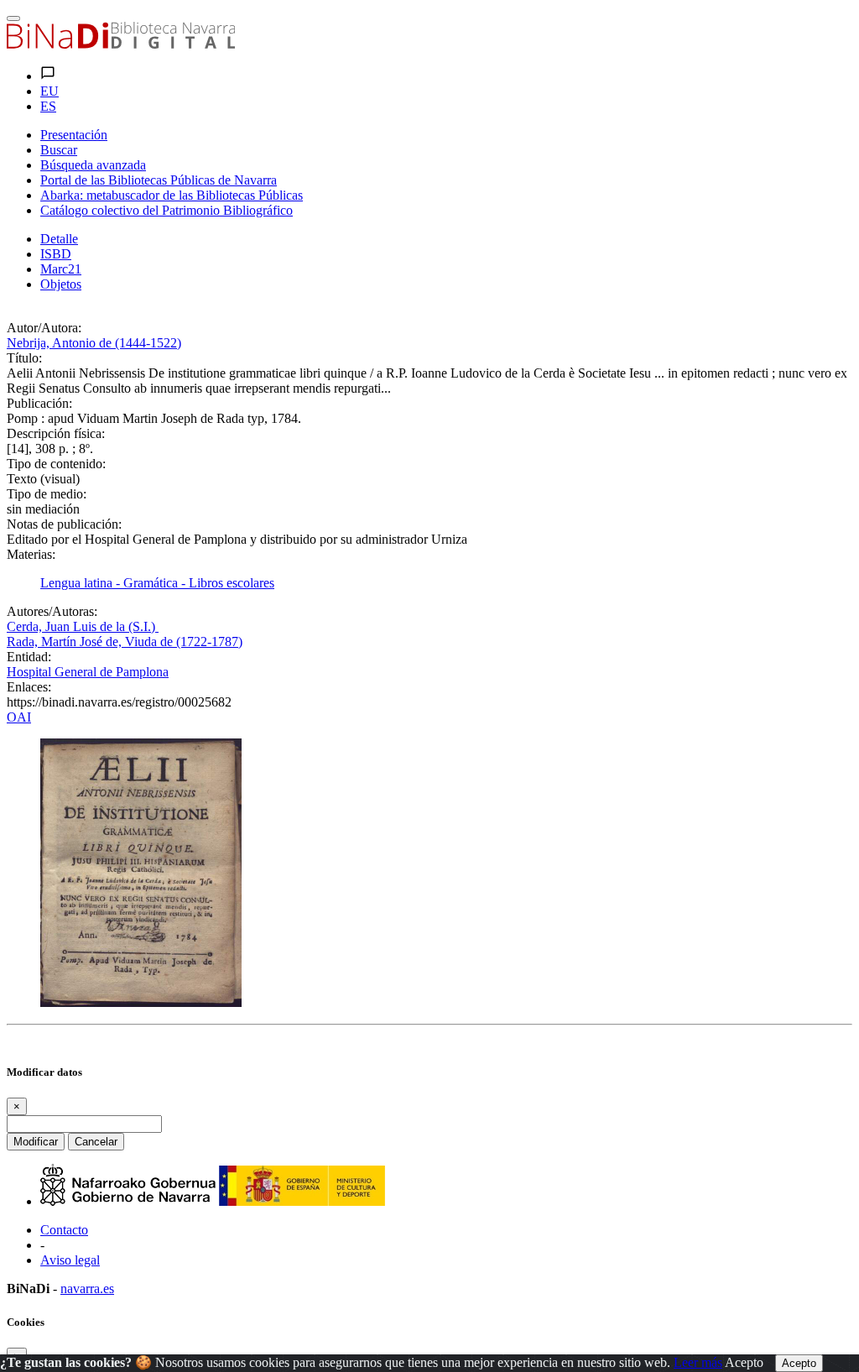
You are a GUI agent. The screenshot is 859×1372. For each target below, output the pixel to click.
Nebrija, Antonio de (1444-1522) (94, 343)
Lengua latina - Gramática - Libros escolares (157, 583)
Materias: (31, 554)
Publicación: (39, 403)
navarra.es (87, 1288)
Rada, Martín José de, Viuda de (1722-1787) (124, 641)
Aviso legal (70, 1260)
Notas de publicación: (64, 524)
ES (48, 106)
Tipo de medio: (46, 494)
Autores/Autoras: (52, 611)
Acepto (744, 1362)
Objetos (60, 284)
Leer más (698, 1362)
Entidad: (29, 656)
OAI (19, 717)
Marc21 (60, 269)
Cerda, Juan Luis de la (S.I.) (83, 626)
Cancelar (96, 1141)
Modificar (35, 1141)
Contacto (64, 1230)
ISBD (55, 254)
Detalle (59, 239)
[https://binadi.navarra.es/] (121, 44)
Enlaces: (29, 687)
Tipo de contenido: (56, 463)
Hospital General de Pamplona (88, 672)
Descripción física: (56, 433)
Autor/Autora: (44, 328)
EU (49, 91)
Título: (24, 358)
